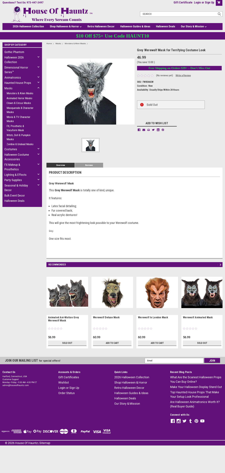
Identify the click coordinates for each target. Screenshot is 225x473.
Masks (8, 88)
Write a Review (183, 75)
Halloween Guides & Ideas (135, 26)
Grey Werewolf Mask (98, 44)
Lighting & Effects (15, 175)
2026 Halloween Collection (28, 26)
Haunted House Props (17, 83)
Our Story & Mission (193, 26)
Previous (218, 264)
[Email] (143, 130)
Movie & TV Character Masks (18, 119)
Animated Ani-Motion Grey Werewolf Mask (63, 319)
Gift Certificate (183, 2)
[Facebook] (139, 130)
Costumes (10, 149)
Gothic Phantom (14, 52)
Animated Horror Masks (19, 98)
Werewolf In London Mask (153, 317)
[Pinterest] (163, 130)
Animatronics (12, 77)
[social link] (173, 421)
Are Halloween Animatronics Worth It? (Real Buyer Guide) (195, 404)
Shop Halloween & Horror (65, 26)
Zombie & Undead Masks (20, 144)
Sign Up (209, 2)
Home (49, 44)
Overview (60, 165)
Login (197, 2)
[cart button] (218, 3)
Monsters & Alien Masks (20, 93)
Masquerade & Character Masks (20, 110)
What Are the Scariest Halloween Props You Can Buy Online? (195, 379)
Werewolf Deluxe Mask (106, 317)
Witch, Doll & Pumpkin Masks (18, 137)
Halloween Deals (165, 26)
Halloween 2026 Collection (14, 60)
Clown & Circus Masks (19, 103)
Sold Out (67, 343)
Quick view (67, 312)
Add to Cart (112, 343)
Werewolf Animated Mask (198, 317)
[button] (112, 455)
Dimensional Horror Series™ (16, 70)
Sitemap (44, 443)
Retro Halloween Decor (100, 26)
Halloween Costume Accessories (16, 157)
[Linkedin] (158, 130)
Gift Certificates (68, 377)
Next (221, 264)
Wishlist (63, 382)
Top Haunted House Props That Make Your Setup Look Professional (194, 394)
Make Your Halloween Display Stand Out (196, 387)
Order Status (66, 393)
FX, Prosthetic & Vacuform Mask (15, 128)
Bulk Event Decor (14, 195)
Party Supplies (13, 180)
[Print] (148, 130)
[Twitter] (153, 130)
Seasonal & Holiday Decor (16, 188)
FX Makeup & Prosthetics (12, 167)
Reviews (89, 165)
